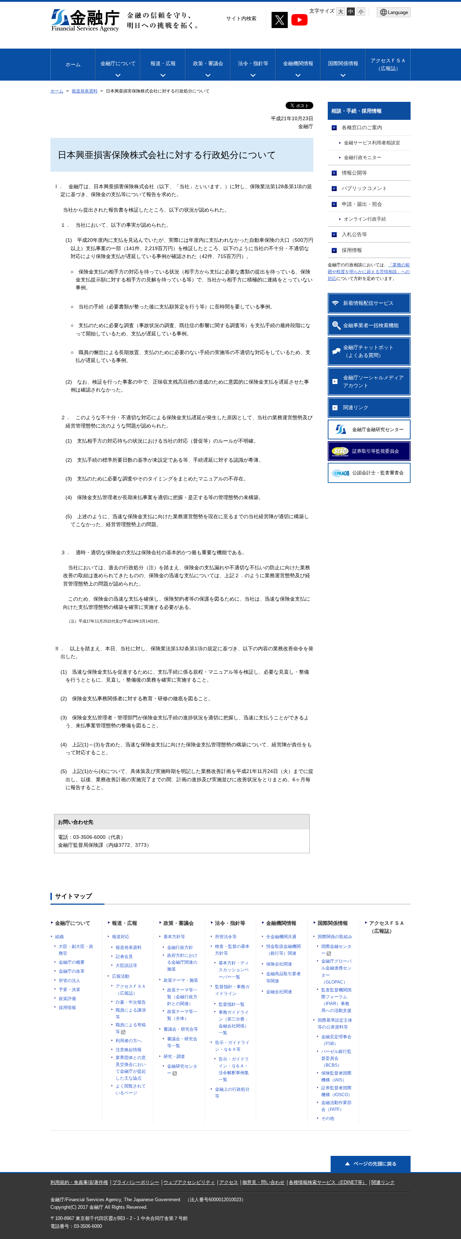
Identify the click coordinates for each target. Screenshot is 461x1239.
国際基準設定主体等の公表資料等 (335, 1024)
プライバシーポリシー (135, 1182)
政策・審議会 (208, 63)
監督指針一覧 (232, 1004)
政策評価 (67, 998)
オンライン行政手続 (365, 219)
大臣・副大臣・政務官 (76, 950)
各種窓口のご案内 (362, 127)
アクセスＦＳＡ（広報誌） (131, 990)
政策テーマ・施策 (181, 980)
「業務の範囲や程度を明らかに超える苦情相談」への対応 (369, 271)
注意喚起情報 (129, 1049)
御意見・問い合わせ (263, 1182)
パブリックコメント (364, 188)
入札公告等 (354, 234)
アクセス (228, 1182)
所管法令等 (226, 936)
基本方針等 (174, 936)
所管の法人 (69, 980)
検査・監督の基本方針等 (232, 950)
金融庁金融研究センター (378, 429)
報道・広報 (163, 63)
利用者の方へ (129, 1040)
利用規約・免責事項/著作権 (79, 1182)
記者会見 (124, 956)
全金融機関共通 (281, 936)
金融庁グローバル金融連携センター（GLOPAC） (336, 971)
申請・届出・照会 (362, 204)
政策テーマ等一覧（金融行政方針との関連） (182, 996)
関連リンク (355, 407)
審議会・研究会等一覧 (182, 1042)
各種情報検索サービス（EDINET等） (328, 1182)
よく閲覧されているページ (131, 1089)
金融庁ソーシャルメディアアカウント (373, 381)
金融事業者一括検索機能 (371, 325)
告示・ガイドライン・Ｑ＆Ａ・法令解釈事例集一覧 (234, 1069)
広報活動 (120, 976)
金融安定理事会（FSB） (336, 1040)
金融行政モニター (362, 157)
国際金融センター (336, 950)
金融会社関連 (279, 991)
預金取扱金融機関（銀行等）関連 (283, 950)
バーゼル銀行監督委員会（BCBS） (336, 1058)
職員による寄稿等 (131, 1028)
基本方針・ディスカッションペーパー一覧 (234, 969)
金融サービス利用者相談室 (372, 142)
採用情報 (352, 250)
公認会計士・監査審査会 (378, 472)
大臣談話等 (126, 965)
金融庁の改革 (72, 971)
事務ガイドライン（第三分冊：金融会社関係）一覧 (234, 1022)
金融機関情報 (298, 63)
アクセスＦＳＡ (388, 64)
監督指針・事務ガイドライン (232, 990)
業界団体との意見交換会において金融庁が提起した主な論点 (131, 1068)
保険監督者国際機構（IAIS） (336, 1076)
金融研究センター (182, 1070)
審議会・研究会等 (181, 1029)
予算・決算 (69, 989)
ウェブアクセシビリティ (189, 1182)
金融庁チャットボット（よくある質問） (368, 351)
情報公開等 (354, 173)
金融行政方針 (180, 947)
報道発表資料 (85, 91)
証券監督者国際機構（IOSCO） (336, 1091)
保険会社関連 (279, 964)
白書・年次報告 (131, 1002)
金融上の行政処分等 (232, 1093)
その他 (327, 1118)
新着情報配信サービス (368, 303)
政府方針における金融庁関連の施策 (182, 962)
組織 (59, 936)
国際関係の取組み (335, 936)
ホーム (73, 64)
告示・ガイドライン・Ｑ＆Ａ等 (232, 1046)
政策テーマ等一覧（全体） (182, 1015)
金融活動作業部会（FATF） (336, 1106)
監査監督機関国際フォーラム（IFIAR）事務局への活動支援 (336, 1000)
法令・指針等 (253, 63)
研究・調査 (174, 1056)
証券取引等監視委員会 (375, 451)
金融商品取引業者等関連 (283, 977)
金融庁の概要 (72, 962)
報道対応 (120, 936)
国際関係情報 (343, 63)
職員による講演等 (131, 1013)
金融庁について (118, 63)
